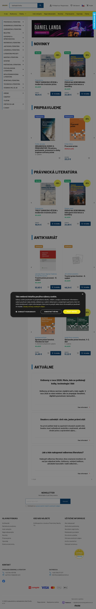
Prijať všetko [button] (72, 312)
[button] (26, 312)
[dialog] (48, 304)
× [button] (82, 294)
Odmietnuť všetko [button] (51, 312)
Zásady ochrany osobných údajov (34, 306)
